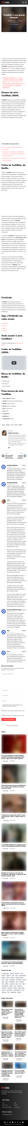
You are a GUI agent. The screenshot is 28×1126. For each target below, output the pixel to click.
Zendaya (19, 992)
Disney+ (7, 979)
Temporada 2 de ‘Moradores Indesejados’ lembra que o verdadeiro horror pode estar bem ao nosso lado (14, 153)
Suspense (3, 990)
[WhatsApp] (15, 1122)
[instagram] (10, 1122)
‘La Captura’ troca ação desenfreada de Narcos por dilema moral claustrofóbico (12, 962)
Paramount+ (19, 986)
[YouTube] (12, 1122)
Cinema (16, 975)
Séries (23, 990)
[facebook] (5, 1122)
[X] (7, 1122)
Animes (21, 973)
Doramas (24, 979)
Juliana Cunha (6, 908)
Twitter (4, 326)
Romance (15, 988)
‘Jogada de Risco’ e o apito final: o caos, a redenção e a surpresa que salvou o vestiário (7, 1054)
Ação (13, 975)
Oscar (15, 986)
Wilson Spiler (5, 761)
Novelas (11, 986)
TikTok (4, 328)
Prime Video (4, 988)
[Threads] (20, 1122)
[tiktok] (17, 1122)
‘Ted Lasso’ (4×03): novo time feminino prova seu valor (20, 1072)
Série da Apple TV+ (17, 990)
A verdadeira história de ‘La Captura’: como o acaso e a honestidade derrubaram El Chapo (13, 845)
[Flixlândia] (5, 2)
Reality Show (10, 988)
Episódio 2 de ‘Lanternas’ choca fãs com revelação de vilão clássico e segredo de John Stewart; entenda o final (13, 874)
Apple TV (3, 975)
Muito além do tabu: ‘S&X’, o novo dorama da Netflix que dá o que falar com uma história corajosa (7, 1034)
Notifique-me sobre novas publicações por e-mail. (12, 715)
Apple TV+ (9, 975)
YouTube (5, 331)
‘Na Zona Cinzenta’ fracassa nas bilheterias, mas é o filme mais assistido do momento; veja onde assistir (13, 787)
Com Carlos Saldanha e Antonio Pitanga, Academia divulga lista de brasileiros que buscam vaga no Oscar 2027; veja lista (12, 757)
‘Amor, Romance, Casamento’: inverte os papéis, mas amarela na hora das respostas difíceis (13, 904)
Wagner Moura (13, 992)
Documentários (18, 979)
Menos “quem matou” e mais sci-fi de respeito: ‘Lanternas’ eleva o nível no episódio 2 (7, 1012)
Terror (8, 992)
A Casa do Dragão (5, 973)
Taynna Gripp (6, 820)
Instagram (5, 323)
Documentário (12, 979)
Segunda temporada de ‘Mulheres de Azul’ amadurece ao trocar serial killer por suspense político (7, 1073)
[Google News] (23, 1122)
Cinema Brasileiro (22, 975)
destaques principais (19, 977)
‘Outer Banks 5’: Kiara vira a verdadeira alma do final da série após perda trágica (20, 1054)
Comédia (3, 977)
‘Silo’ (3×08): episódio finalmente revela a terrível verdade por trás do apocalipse (20, 1034)
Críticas (8, 977)
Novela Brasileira (5, 986)
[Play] (14, 363)
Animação (12, 973)
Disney (3, 979)
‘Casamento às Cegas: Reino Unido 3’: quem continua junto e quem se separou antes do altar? (13, 816)
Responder (24, 465)
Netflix (10, 68)
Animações (17, 973)
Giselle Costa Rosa (12, 20)
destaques (12, 977)
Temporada (4, 992)
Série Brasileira (9, 990)
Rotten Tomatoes (21, 988)
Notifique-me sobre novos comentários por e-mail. (13, 710)
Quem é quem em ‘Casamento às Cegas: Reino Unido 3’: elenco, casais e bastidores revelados (12, 934)
